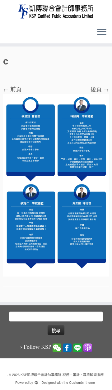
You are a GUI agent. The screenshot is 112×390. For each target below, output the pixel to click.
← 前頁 (12, 89)
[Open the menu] (101, 32)
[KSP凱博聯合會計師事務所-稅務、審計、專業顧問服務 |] (56, 11)
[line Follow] (77, 347)
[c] (56, 184)
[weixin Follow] (57, 347)
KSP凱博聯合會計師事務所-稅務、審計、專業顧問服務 (62, 374)
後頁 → (100, 89)
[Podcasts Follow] (87, 347)
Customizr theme (82, 382)
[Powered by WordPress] (36, 381)
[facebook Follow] (67, 347)
